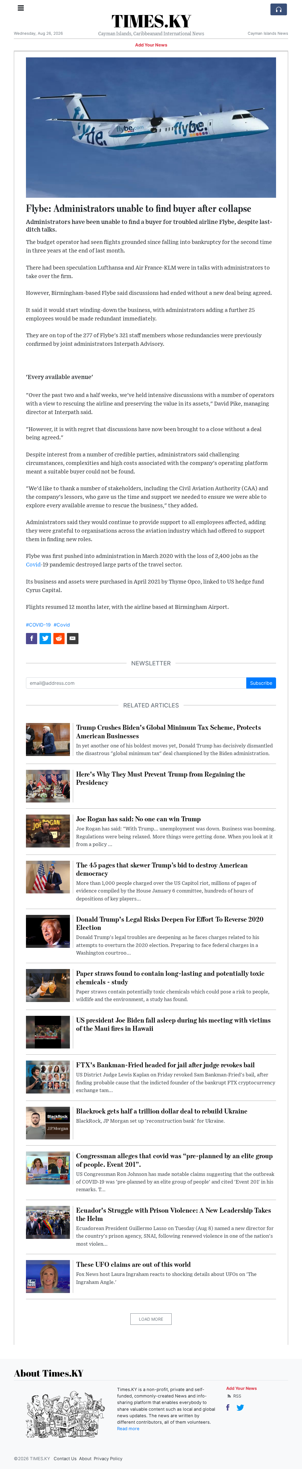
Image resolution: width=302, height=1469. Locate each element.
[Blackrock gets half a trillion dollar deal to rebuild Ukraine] (48, 1123)
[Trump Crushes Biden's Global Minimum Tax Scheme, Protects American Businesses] (48, 739)
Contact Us (65, 1458)
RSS (236, 1395)
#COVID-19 (38, 625)
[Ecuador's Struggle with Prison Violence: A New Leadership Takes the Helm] (48, 1222)
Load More (151, 1319)
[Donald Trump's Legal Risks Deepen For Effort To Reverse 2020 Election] (48, 931)
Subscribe (261, 683)
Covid (33, 565)
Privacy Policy (108, 1458)
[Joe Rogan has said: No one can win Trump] (48, 831)
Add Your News (151, 45)
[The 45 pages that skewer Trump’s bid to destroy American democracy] (48, 877)
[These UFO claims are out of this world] (48, 1276)
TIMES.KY (151, 20)
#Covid (62, 625)
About (85, 1458)
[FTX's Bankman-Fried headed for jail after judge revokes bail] (48, 1077)
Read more (128, 1428)
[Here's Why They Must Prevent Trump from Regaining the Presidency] (48, 786)
